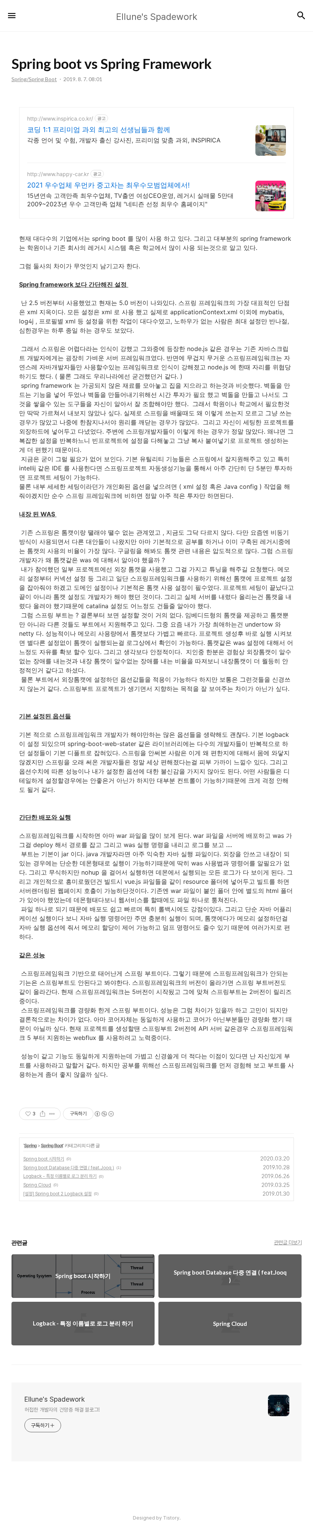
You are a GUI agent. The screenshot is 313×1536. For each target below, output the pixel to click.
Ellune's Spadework (54, 1399)
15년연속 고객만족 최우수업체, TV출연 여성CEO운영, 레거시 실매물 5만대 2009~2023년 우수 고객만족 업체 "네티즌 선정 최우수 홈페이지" (130, 200)
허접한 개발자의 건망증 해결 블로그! (62, 1410)
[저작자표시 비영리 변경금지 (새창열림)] (104, 1114)
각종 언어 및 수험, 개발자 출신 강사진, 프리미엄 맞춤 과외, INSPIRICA (124, 140)
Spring (30, 1145)
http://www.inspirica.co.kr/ (60, 118)
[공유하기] (42, 1114)
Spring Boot (52, 1145)
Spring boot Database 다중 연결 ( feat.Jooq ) (68, 1167)
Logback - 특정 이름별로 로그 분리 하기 (60, 1176)
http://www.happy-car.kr (58, 174)
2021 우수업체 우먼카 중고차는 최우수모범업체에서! (108, 185)
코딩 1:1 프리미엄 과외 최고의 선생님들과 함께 (98, 130)
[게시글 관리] (52, 1114)
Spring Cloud (37, 1185)
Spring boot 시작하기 (43, 1159)
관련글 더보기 (288, 1242)
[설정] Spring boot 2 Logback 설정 (57, 1193)
